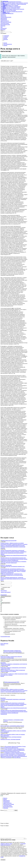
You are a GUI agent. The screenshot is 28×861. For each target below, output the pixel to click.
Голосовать (3, 636)
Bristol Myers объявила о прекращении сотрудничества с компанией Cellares (12, 7)
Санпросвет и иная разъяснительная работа (15, 629)
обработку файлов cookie (6, 843)
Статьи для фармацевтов (18, 748)
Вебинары (3, 25)
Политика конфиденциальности (8, 753)
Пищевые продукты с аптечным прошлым (10, 739)
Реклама (5, 38)
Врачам (2, 676)
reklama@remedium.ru (18, 770)
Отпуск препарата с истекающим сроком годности (12, 725)
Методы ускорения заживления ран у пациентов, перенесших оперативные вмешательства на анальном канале (13, 579)
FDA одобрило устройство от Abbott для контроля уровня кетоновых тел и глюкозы (14, 5)
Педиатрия (3, 750)
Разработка (3, 14)
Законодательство (5, 20)
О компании (6, 35)
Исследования (8, 746)
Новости (3, 644)
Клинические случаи (14, 751)
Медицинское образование (11, 624)
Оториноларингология (6, 17)
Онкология (3, 747)
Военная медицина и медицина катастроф (14, 622)
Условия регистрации (21, 753)
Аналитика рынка (5, 23)
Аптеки (24, 746)
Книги (2, 643)
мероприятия (4, 594)
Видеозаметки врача (5, 24)
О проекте (5, 36)
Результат (8, 636)
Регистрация (4, 590)
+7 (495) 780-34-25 (20, 768)
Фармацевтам (4, 19)
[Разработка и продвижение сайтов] (1, 795)
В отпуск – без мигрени (6, 565)
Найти (16, 810)
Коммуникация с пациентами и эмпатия (14, 628)
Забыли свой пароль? (6, 592)
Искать (2, 810)
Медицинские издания (6, 22)
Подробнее (3, 662)
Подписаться (4, 28)
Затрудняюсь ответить (10, 634)
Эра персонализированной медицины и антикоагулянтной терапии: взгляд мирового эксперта (15, 2)
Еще (2, 27)
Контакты (5, 39)
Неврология (3, 15)
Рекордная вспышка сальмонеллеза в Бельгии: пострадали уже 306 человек (13, 9)
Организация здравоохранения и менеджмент (15, 621)
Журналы (6, 643)
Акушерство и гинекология (12, 750)
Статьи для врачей (8, 748)
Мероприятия (4, 18)
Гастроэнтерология (5, 751)
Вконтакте (3, 29)
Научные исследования (10, 619)
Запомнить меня (6, 587)
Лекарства (14, 746)
